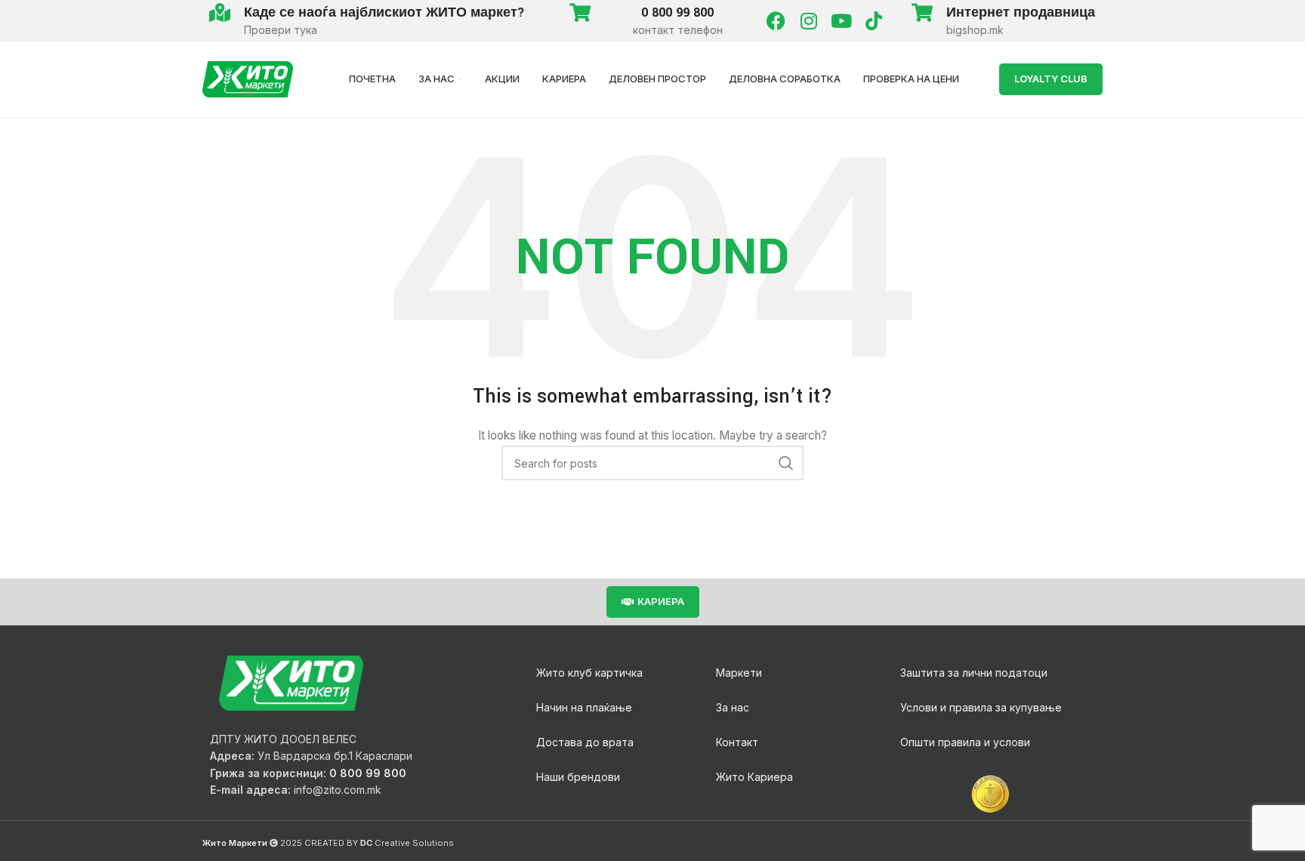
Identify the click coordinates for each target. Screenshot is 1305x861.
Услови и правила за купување (981, 707)
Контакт (737, 742)
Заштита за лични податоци (973, 672)
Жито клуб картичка (589, 672)
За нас (732, 707)
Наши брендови (578, 776)
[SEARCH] (786, 463)
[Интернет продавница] (921, 12)
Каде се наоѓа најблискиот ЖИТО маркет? (384, 12)
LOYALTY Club (1051, 79)
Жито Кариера (754, 776)
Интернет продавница (1020, 12)
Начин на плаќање (584, 707)
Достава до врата (585, 742)
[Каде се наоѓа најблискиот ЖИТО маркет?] (219, 12)
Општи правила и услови (965, 742)
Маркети (739, 672)
